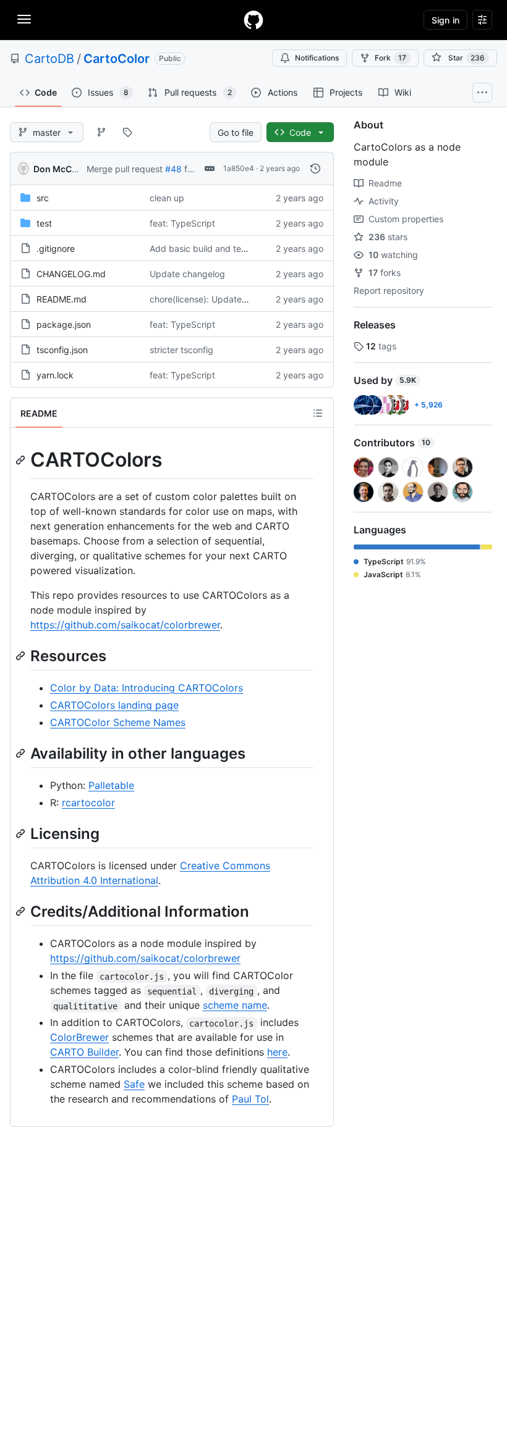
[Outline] (317, 413)
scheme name (235, 1005)
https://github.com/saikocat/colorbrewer (125, 625)
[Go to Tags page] (127, 132)
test (44, 223)
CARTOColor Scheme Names (117, 722)
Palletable (111, 785)
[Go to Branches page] (101, 132)
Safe (134, 1084)
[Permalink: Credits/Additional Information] (21, 911)
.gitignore (55, 248)
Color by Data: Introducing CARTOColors (146, 688)
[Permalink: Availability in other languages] (21, 753)
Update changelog (187, 274)
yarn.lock (55, 375)
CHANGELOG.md (71, 274)
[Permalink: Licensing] (21, 833)
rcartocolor (88, 802)
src (42, 198)
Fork (390, 57)
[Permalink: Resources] (21, 655)
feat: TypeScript (182, 223)
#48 (173, 169)
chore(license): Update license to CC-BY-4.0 (239, 299)
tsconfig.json (62, 349)
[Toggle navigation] (24, 19)
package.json (63, 324)
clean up (167, 198)
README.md (61, 299)
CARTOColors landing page (114, 705)
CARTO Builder (84, 1052)
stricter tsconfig (181, 349)
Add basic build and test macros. (216, 248)
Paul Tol (250, 1099)
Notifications (317, 57)
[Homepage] (253, 20)
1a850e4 (238, 168)
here (277, 1052)
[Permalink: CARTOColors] (21, 460)
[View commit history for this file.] (315, 168)
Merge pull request (125, 169)
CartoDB (49, 58)
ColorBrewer (79, 1037)
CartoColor (116, 58)
